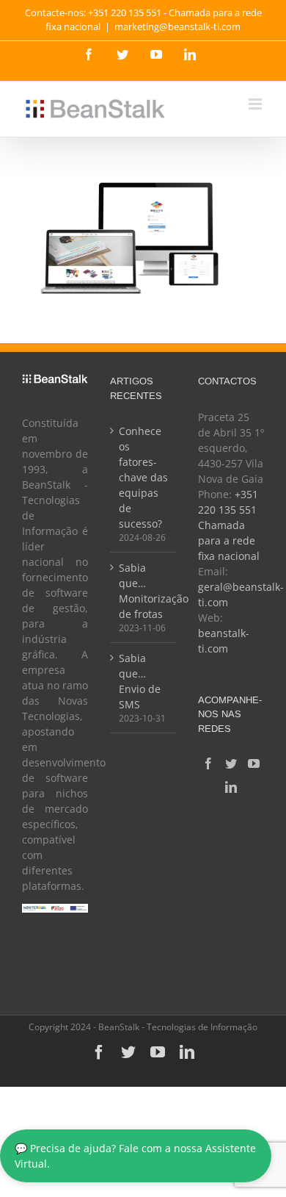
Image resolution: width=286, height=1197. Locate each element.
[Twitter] (231, 763)
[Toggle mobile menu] (256, 104)
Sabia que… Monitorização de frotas (144, 591)
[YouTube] (254, 763)
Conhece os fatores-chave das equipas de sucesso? (143, 477)
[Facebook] (208, 763)
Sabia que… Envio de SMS (140, 681)
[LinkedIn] (231, 787)
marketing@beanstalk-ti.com (177, 26)
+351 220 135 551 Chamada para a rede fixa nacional (229, 525)
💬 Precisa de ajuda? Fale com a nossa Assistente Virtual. (135, 1156)
